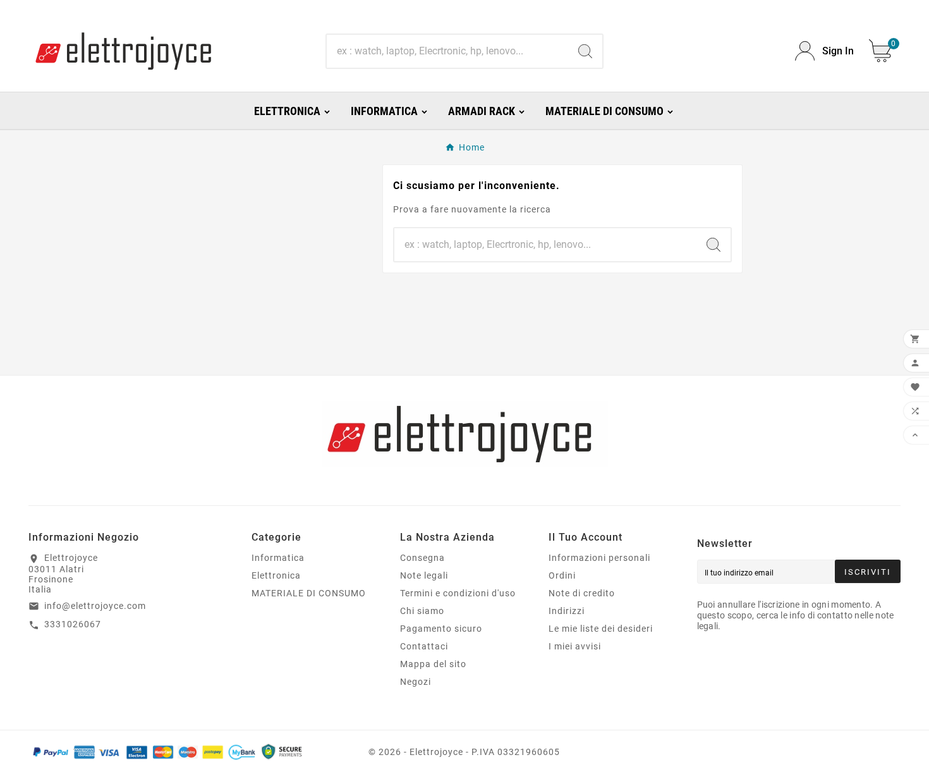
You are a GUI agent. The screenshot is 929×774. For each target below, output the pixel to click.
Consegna (422, 558)
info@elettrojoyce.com (95, 606)
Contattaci (424, 646)
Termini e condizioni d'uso (458, 593)
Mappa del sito (433, 664)
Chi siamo (422, 611)
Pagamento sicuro (441, 629)
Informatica (278, 558)
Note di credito (582, 593)
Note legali (424, 575)
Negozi (415, 682)
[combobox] (447, 51)
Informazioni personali (599, 558)
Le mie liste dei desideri (601, 629)
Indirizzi (567, 611)
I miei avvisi (575, 646)
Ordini (562, 575)
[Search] (585, 51)
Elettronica (276, 575)
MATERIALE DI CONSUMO (309, 593)
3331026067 (72, 624)
